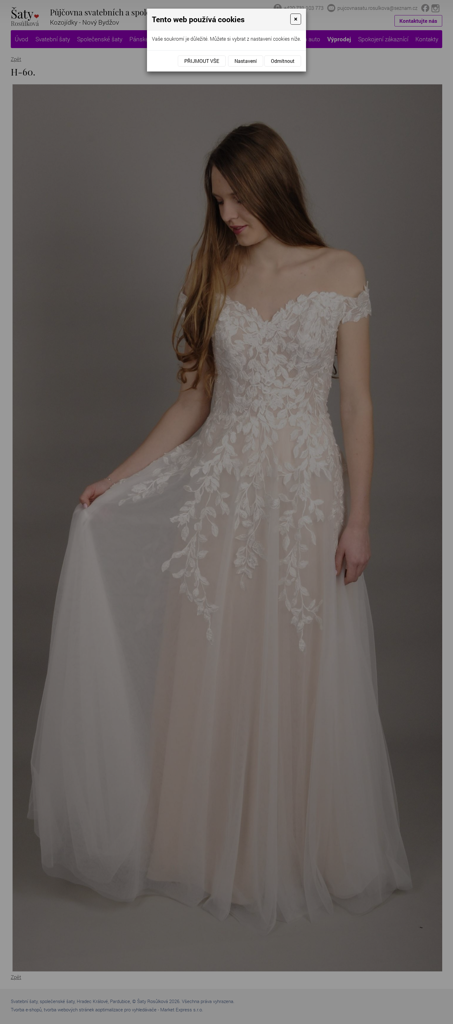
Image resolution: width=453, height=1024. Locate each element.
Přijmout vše (201, 61)
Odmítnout (283, 61)
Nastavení (246, 61)
